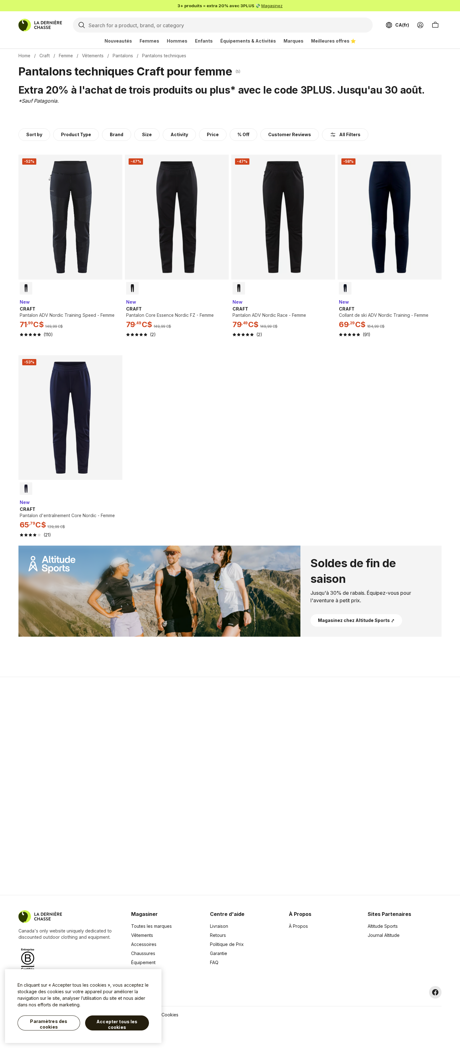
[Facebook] (435, 992)
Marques (294, 41)
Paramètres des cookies (48, 1024)
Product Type (76, 134)
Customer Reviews (289, 134)
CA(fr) (402, 25)
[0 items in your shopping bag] (435, 25)
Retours (218, 935)
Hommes (177, 41)
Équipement (143, 962)
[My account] (420, 25)
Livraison (219, 926)
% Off (243, 134)
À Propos (298, 926)
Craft (44, 55)
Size (147, 134)
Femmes (149, 41)
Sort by (34, 134)
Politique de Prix (227, 944)
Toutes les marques (151, 926)
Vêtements (93, 55)
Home (24, 55)
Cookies (169, 1014)
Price (213, 134)
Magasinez (272, 5)
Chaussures (143, 953)
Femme (66, 55)
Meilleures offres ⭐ (333, 41)
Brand (116, 134)
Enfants (204, 41)
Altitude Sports (383, 926)
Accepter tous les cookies (116, 1024)
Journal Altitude (384, 935)
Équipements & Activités (248, 41)
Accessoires (143, 944)
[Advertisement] (130, 786)
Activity (179, 134)
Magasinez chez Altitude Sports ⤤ (356, 620)
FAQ (214, 962)
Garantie (218, 953)
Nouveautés (118, 41)
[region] (83, 1006)
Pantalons (123, 55)
